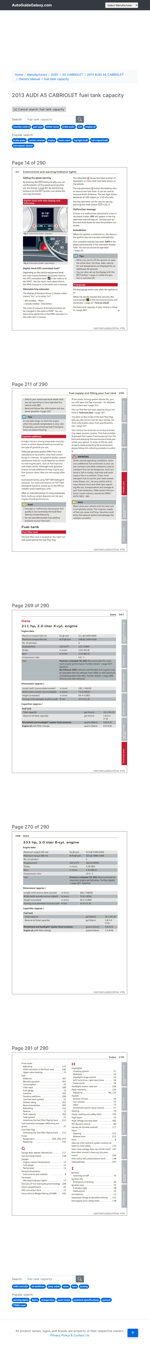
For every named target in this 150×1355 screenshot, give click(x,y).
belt (80, 126)
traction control (21, 126)
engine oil (90, 126)
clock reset (64, 140)
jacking (84, 1286)
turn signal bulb (99, 140)
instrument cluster (23, 145)
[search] (80, 119)
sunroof (106, 1300)
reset (66, 1286)
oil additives (38, 1286)
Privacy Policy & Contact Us (69, 1335)
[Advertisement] (75, 40)
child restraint (20, 1286)
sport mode (64, 1300)
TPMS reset (19, 1305)
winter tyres (52, 126)
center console (37, 140)
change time (47, 1300)
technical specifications (86, 1300)
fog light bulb (81, 140)
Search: (17, 119)
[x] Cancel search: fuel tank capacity (39, 109)
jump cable (54, 1286)
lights (35, 1300)
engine (51, 140)
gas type (38, 126)
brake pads (68, 126)
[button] (133, 1333)
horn (74, 1286)
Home (19, 74)
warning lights (20, 1300)
